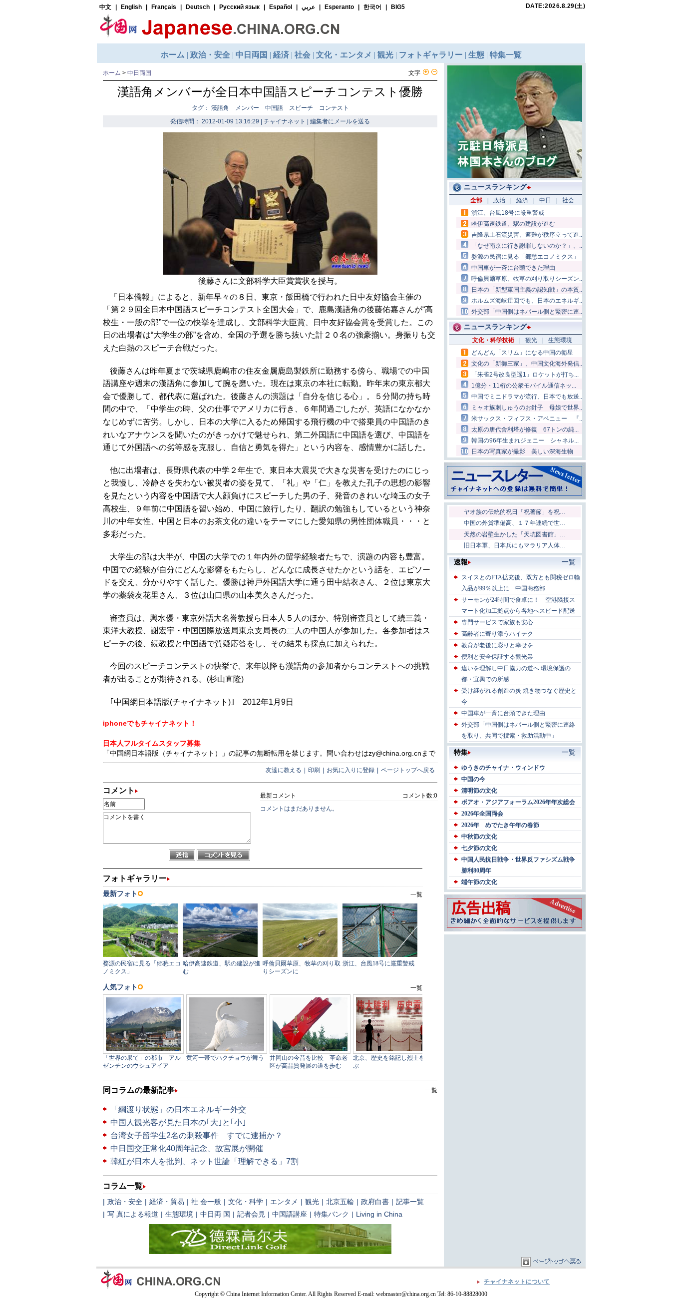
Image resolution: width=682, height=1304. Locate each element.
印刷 (314, 770)
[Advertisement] (514, 999)
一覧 (431, 1090)
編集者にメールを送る (340, 121)
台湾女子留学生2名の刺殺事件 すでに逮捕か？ (196, 1135)
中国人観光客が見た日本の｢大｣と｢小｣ (178, 1122)
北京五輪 (340, 1202)
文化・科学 (245, 1202)
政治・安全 (124, 1202)
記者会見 (251, 1214)
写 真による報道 (132, 1214)
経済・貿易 (166, 1202)
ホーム (112, 72)
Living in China (379, 1214)
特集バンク (331, 1214)
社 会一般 (206, 1202)
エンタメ (284, 1202)
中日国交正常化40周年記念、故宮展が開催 (186, 1148)
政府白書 (375, 1202)
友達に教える (284, 770)
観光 (312, 1202)
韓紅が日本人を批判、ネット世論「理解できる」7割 (204, 1161)
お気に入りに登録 (350, 770)
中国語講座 (289, 1214)
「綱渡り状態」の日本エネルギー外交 (178, 1109)
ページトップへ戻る (408, 770)
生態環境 (179, 1214)
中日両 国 (215, 1214)
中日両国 (139, 72)
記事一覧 (410, 1202)
